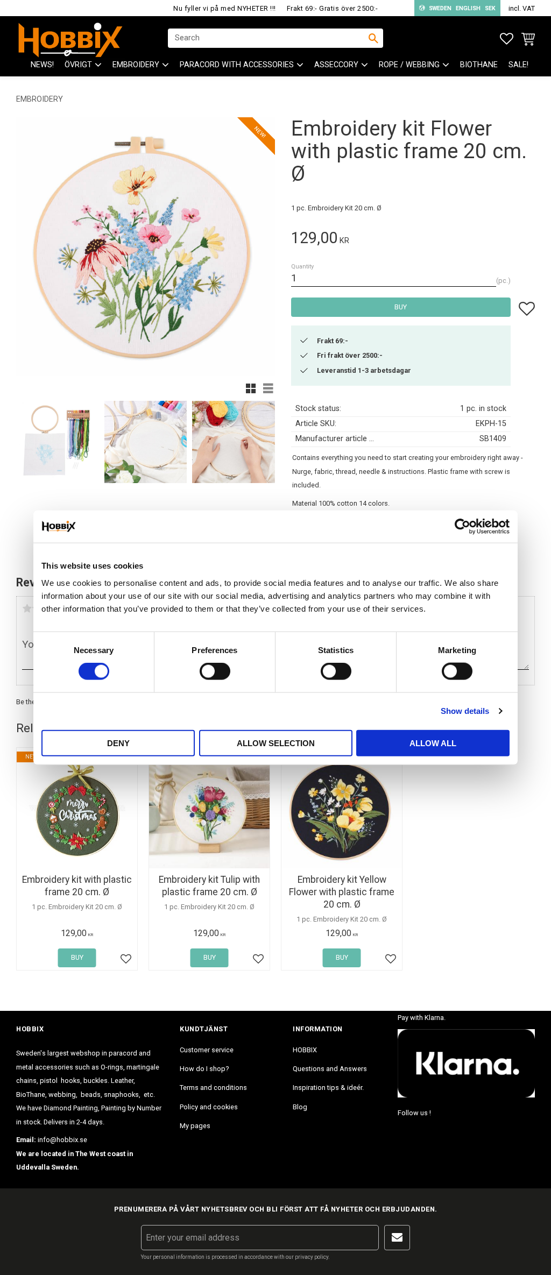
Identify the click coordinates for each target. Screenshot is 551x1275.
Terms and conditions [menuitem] (213, 1087)
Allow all (432, 742)
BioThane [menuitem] (479, 64)
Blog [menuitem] (300, 1107)
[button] (506, 39)
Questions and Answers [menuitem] (330, 1069)
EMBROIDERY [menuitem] (135, 64)
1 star (27, 608)
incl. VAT (521, 8)
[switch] (215, 671)
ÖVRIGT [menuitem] (78, 64)
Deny (118, 742)
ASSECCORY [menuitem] (336, 64)
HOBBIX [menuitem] (305, 1050)
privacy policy (311, 1257)
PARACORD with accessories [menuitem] (237, 64)
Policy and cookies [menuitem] (209, 1107)
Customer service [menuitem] (207, 1050)
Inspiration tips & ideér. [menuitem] (328, 1087)
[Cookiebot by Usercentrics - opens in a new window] (462, 527)
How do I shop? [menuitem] (204, 1069)
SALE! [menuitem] (518, 64)
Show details (465, 711)
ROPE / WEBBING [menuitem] (409, 64)
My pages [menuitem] (195, 1126)
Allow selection (276, 742)
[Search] (373, 38)
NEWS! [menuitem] (42, 64)
